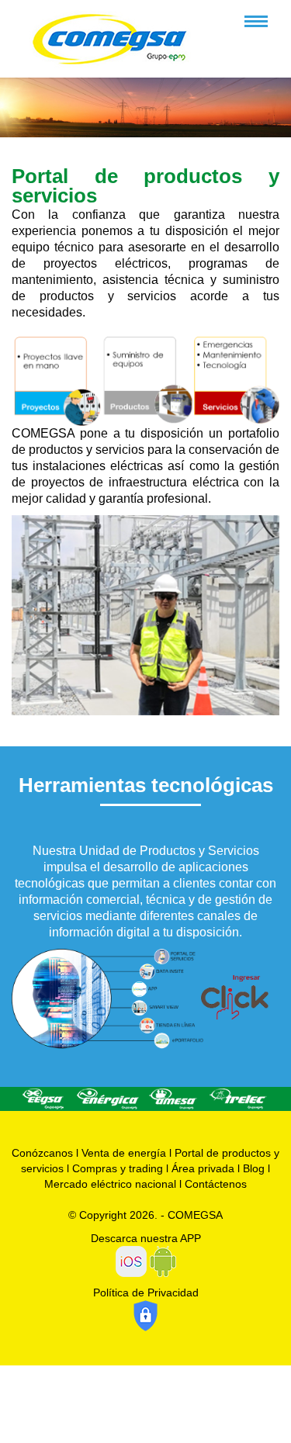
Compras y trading (117, 1168)
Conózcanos (42, 1153)
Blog (254, 1168)
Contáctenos (216, 1184)
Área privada (202, 1168)
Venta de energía (123, 1153)
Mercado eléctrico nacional (110, 1184)
